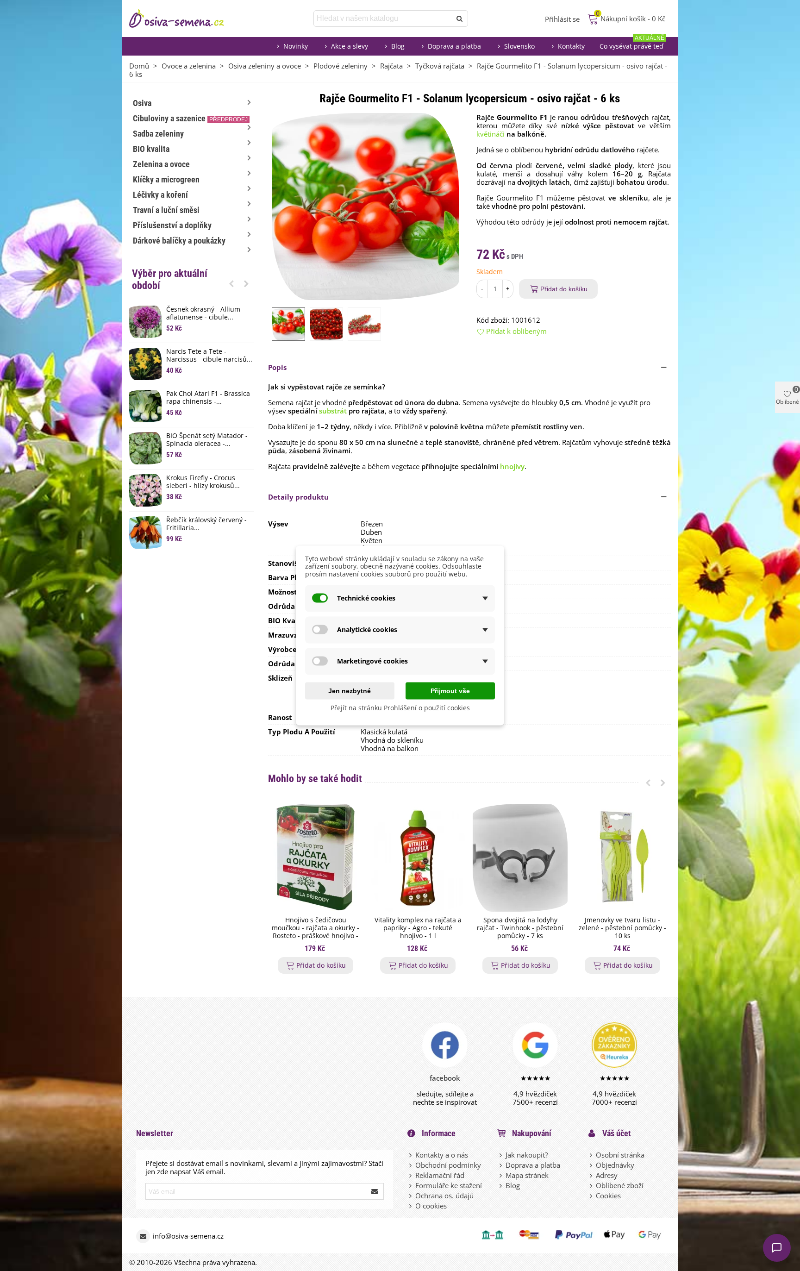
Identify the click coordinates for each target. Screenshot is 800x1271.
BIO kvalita (151, 149)
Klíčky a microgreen (166, 179)
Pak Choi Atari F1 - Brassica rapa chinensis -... (208, 398)
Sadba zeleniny (158, 133)
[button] (231, 283)
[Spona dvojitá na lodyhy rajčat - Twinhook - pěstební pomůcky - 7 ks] (520, 858)
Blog (398, 46)
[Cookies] (592, 1195)
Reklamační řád (439, 1175)
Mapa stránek (527, 1175)
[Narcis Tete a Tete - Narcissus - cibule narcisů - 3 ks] (145, 364)
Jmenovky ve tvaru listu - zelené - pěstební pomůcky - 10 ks (622, 927)
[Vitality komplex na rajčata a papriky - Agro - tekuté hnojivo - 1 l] (417, 858)
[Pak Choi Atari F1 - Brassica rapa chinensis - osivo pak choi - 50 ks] (145, 406)
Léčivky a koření (160, 195)
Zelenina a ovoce (161, 164)
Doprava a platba (454, 46)
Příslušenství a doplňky (172, 225)
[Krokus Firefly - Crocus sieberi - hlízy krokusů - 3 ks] (145, 490)
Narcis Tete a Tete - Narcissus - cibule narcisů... (209, 355)
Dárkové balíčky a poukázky (179, 240)
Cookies (608, 1195)
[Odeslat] (460, 18)
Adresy (607, 1175)
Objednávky (615, 1165)
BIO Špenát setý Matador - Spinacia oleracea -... (207, 440)
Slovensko (519, 46)
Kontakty (571, 46)
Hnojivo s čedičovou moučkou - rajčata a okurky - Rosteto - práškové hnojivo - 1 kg (315, 931)
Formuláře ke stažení (448, 1185)
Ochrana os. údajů (444, 1195)
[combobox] (383, 18)
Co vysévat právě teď (632, 43)
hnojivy (512, 466)
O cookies (431, 1205)
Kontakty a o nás (441, 1154)
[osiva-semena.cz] (184, 18)
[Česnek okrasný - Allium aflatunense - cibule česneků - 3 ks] (145, 322)
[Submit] (375, 1191)
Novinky (295, 46)
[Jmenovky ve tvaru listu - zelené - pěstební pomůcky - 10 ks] (622, 858)
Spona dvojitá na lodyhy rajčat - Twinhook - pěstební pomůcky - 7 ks (520, 927)
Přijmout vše (450, 690)
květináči (490, 133)
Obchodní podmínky (448, 1165)
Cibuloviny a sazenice (190, 118)
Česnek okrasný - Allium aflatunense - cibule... (203, 313)
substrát (333, 410)
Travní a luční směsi (166, 210)
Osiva (142, 103)
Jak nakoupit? (527, 1154)
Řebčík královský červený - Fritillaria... (206, 524)
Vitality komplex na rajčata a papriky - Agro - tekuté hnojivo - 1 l (418, 927)
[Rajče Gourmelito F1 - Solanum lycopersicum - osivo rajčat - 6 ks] (365, 205)
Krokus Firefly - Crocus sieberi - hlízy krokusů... (203, 482)
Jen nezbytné (349, 690)
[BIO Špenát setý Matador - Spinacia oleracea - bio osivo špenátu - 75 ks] (145, 448)
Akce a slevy (349, 46)
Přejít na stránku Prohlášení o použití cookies (400, 707)
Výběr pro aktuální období (169, 279)
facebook (445, 1078)
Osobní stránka (620, 1154)
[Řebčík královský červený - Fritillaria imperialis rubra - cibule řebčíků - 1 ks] (145, 532)
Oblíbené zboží (620, 1185)
